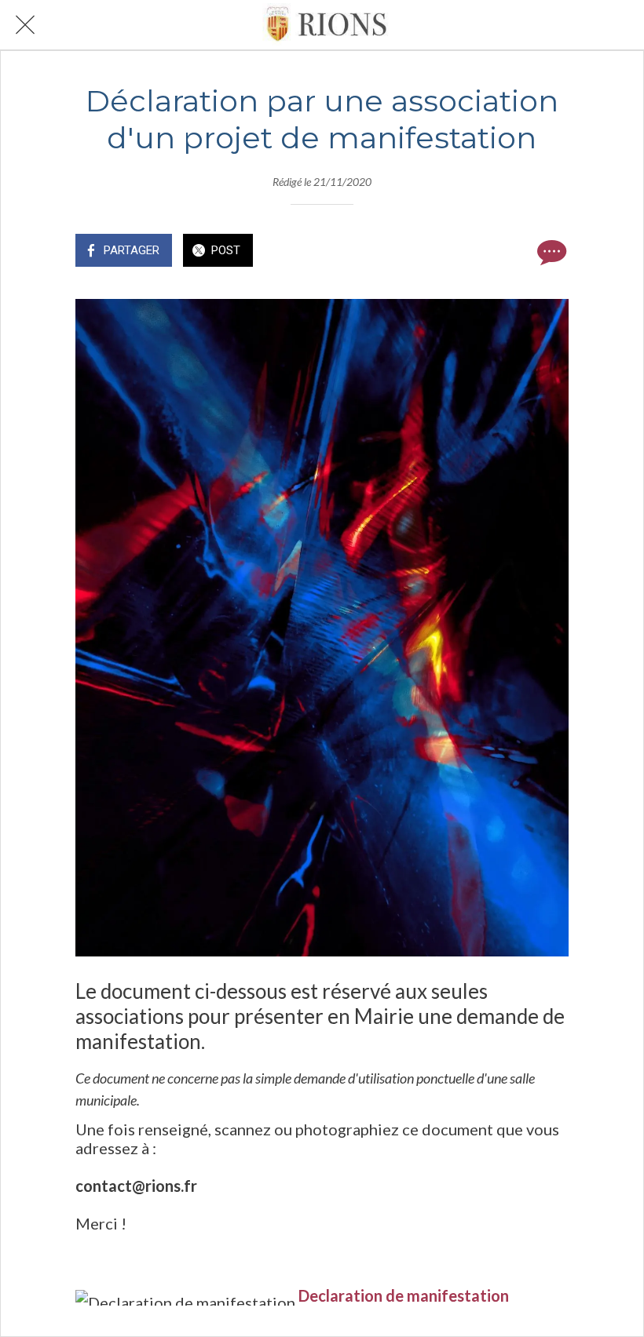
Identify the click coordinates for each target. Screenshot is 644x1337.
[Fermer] (25, 25)
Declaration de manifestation (403, 1295)
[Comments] (550, 252)
